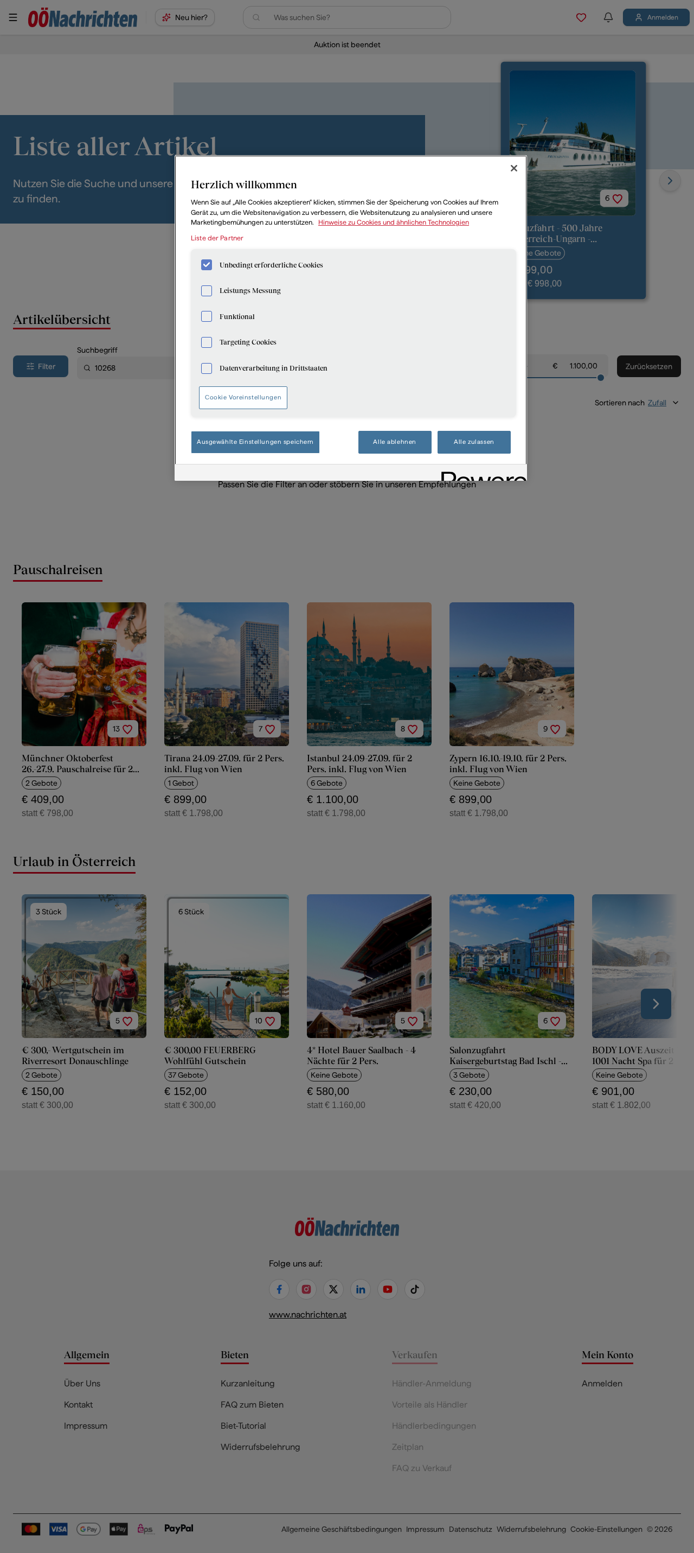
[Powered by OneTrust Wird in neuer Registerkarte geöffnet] (480, 474)
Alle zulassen (474, 441)
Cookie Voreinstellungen (243, 397)
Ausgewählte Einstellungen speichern (255, 441)
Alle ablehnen (394, 441)
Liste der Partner (217, 238)
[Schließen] (514, 168)
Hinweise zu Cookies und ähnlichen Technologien (393, 222)
